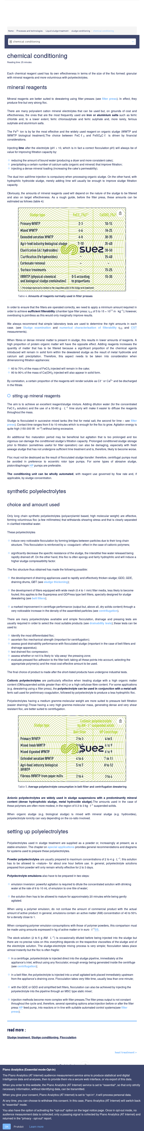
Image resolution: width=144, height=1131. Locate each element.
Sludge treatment (18, 1037)
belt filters (38, 598)
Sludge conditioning (44, 1037)
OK (6, 1126)
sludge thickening (56, 582)
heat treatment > (126, 1052)
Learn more (36, 1127)
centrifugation (108, 611)
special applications (61, 847)
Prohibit (19, 1126)
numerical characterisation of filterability (88, 327)
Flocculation (68, 1037)
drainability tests (101, 623)
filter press (109, 99)
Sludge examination (37, 327)
